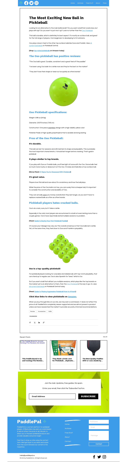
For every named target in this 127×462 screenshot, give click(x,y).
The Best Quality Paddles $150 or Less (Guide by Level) (93, 360)
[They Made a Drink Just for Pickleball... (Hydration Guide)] (63, 347)
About (67, 437)
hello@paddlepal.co (27, 455)
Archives (68, 428)
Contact (68, 441)
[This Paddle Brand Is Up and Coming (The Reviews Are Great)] (33, 347)
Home (67, 424)
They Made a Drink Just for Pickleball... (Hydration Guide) (63, 360)
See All (105, 336)
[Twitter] (31, 3)
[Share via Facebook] (30, 322)
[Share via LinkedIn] (39, 322)
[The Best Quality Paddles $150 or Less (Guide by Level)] (93, 347)
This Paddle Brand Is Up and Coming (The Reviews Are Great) (32, 360)
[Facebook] (26, 3)
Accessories (41, 311)
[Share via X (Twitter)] (34, 322)
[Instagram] (36, 3)
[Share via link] (44, 322)
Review (32, 311)
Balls (50, 311)
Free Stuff (69, 433)
